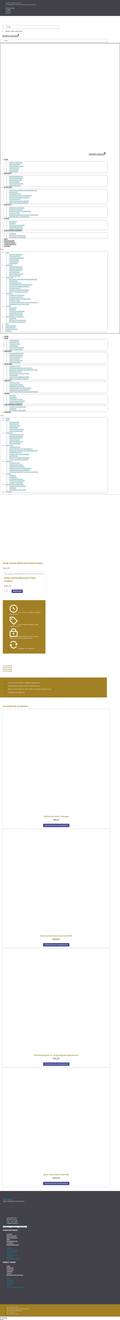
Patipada (7, 1199)
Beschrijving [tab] (7, 666)
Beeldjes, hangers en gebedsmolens (23, 190)
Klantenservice (10, 244)
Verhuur (7, 412)
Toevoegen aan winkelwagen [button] (56, 825)
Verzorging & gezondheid (19, 217)
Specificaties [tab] (7, 667)
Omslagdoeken (15, 185)
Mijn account (9, 241)
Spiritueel (8, 187)
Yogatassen (13, 171)
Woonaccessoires (16, 229)
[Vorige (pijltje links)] (1, 1319)
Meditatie (7, 173)
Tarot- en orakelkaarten (18, 203)
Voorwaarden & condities (12, 1242)
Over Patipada (9, 242)
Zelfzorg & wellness (17, 237)
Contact (7, 246)
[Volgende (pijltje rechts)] (2, 1319)
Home (6, 336)
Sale (6, 239)
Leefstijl (7, 204)
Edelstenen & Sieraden (13, 230)
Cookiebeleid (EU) (13, 1245)
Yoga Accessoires (16, 349)
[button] (53, 249)
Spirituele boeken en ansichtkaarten (23, 392)
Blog (8, 1239)
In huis (6, 218)
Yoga (6, 159)
